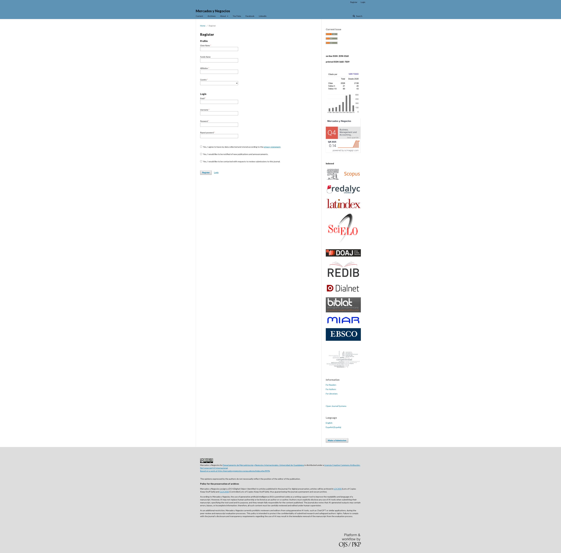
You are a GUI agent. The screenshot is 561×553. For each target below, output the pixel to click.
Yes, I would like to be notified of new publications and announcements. (235, 154)
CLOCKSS (224, 491)
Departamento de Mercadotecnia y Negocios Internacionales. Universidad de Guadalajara (263, 465)
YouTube (237, 16)
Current (199, 16)
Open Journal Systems (336, 406)
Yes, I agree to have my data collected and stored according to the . (242, 147)
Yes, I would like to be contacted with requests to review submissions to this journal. (241, 161)
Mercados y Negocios (213, 11)
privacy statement (272, 147)
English (329, 423)
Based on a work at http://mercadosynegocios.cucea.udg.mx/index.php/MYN (235, 471)
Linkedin (262, 16)
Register (353, 2)
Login (363, 2)
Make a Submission (337, 440)
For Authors (331, 389)
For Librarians (331, 393)
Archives (212, 16)
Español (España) (333, 427)
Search (359, 16)
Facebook (250, 16)
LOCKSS (338, 489)
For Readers (331, 385)
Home (202, 26)
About (223, 16)
